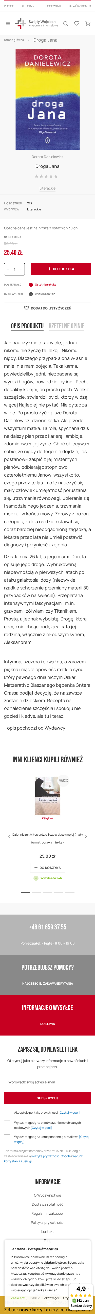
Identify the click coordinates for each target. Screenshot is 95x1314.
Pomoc (9, 6)
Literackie (47, 188)
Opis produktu (27, 326)
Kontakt (47, 1231)
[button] (86, 836)
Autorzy (28, 6)
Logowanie (54, 6)
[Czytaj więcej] (69, 1112)
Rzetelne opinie (66, 326)
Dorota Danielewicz (47, 156)
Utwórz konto (80, 6)
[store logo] (36, 23)
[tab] (27, 330)
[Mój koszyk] (88, 23)
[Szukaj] (66, 23)
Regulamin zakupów (47, 1213)
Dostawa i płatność (47, 1204)
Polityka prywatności (47, 1222)
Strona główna (14, 40)
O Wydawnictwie (47, 1195)
